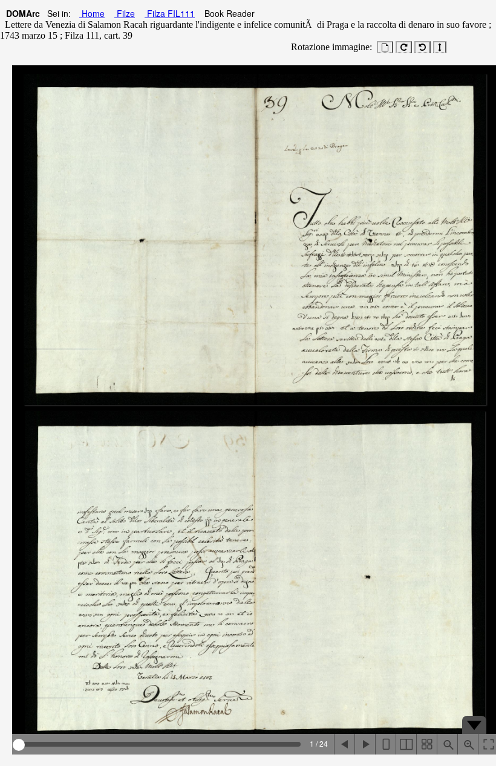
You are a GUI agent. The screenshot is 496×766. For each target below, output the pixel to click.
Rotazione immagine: (329, 47)
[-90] (422, 47)
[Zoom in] (467, 744)
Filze (124, 13)
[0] (385, 47)
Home (92, 13)
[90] (404, 47)
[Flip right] (364, 744)
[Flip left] (344, 744)
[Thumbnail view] (426, 744)
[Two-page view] (406, 744)
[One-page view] (385, 744)
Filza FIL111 (170, 13)
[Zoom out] (447, 744)
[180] (439, 47)
